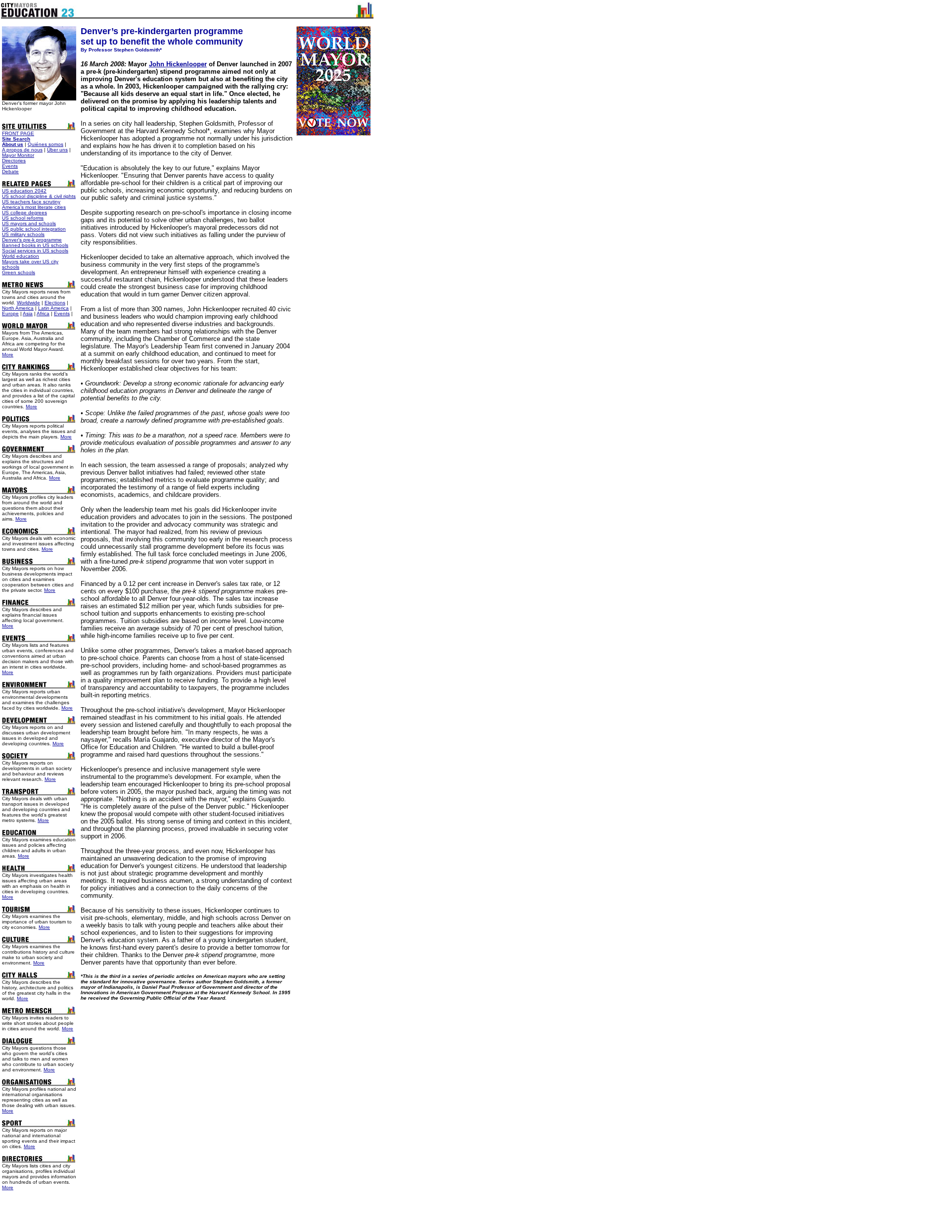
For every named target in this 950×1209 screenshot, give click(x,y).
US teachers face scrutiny (31, 201)
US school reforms (23, 218)
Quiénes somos (45, 144)
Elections (55, 302)
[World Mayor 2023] (333, 133)
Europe (10, 313)
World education (20, 256)
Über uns (57, 149)
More (7, 354)
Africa (43, 313)
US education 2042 (24, 190)
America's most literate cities (34, 207)
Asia (28, 313)
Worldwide (28, 302)
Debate (10, 171)
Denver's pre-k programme (32, 239)
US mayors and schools (29, 223)
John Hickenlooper (178, 64)
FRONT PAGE (18, 133)
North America (18, 308)
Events (10, 166)
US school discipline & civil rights (39, 196)
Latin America (53, 308)
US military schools (23, 234)
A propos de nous (22, 149)
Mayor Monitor (18, 155)
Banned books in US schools (35, 245)
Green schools (18, 272)
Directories (14, 160)
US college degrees (24, 212)
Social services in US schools (35, 250)
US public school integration (34, 229)
